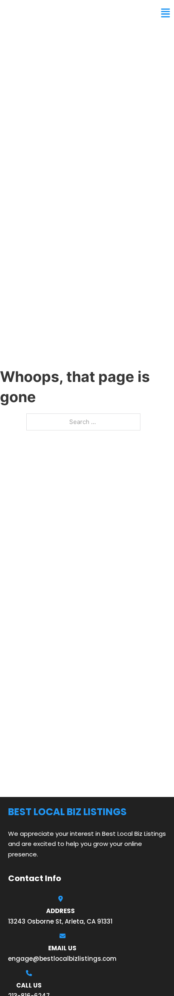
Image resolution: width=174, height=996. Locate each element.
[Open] (165, 13)
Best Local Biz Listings (55, 13)
